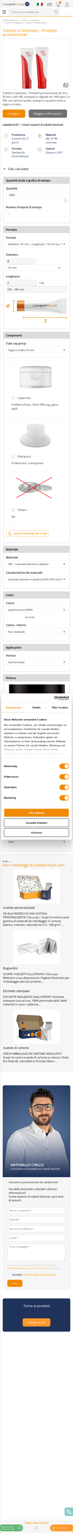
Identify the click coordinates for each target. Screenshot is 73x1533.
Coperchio (24, 398)
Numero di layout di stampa (24, 207)
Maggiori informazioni (48, 113)
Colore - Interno (16, 625)
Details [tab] (36, 707)
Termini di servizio (42, 1268)
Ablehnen (36, 832)
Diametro (12, 254)
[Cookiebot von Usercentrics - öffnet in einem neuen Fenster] (54, 698)
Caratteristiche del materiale (24, 573)
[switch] (64, 777)
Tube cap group (16, 343)
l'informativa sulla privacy (19, 1268)
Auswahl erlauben (36, 822)
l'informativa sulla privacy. (39, 1275)
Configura (14, 113)
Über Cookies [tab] (60, 707)
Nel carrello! (61, 1528)
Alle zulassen (36, 812)
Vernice (11, 655)
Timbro (22, 510)
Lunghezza (13, 276)
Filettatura (24, 456)
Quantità (11, 188)
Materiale (12, 557)
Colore (10, 603)
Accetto (34, 1275)
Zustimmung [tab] (13, 707)
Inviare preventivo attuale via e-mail (8, 1528)
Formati (11, 237)
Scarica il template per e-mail (30, 533)
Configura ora (36, 1322)
